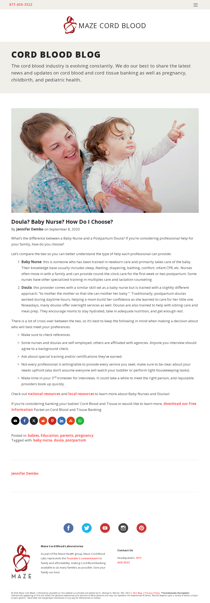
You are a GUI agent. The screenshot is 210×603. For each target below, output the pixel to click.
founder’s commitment (83, 558)
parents (66, 435)
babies (33, 435)
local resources (81, 393)
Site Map (137, 593)
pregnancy (84, 435)
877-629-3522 (20, 4)
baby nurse (42, 440)
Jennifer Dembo (29, 229)
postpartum (75, 440)
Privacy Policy (152, 593)
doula (59, 440)
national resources (44, 393)
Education (49, 435)
